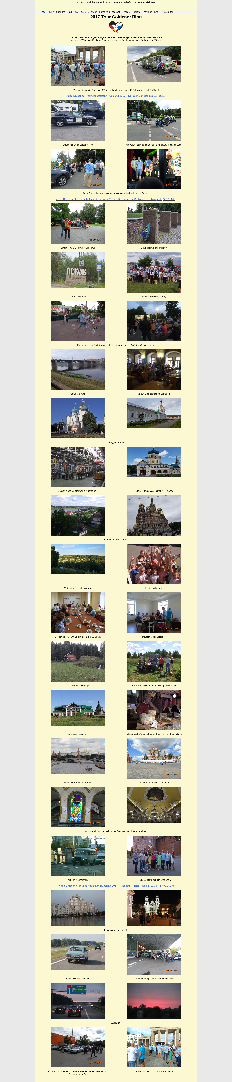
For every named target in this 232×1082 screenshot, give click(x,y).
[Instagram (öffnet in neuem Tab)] (114, 8)
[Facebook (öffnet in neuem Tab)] (109, 8)
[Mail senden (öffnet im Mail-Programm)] (122, 8)
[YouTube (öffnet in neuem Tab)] (118, 8)
